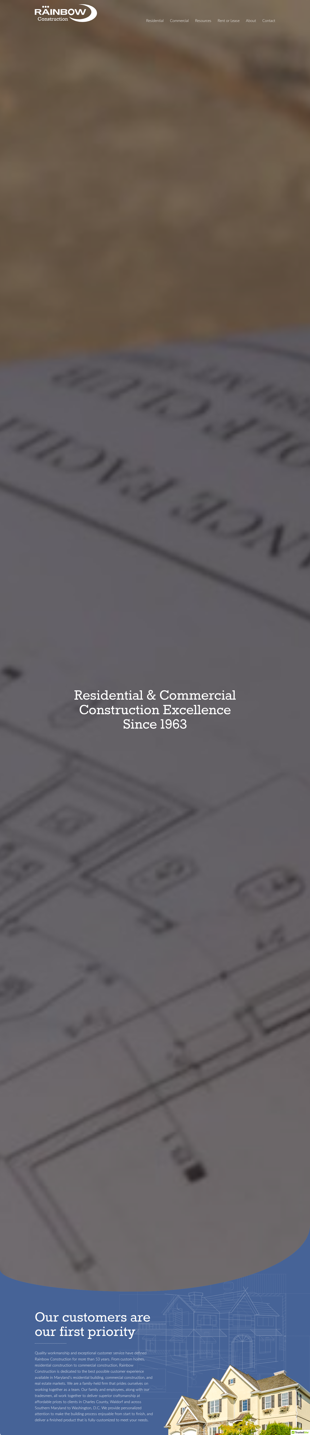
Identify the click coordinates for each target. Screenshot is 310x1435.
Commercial (179, 20)
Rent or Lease (229, 20)
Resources (203, 20)
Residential (155, 20)
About (251, 20)
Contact (268, 20)
